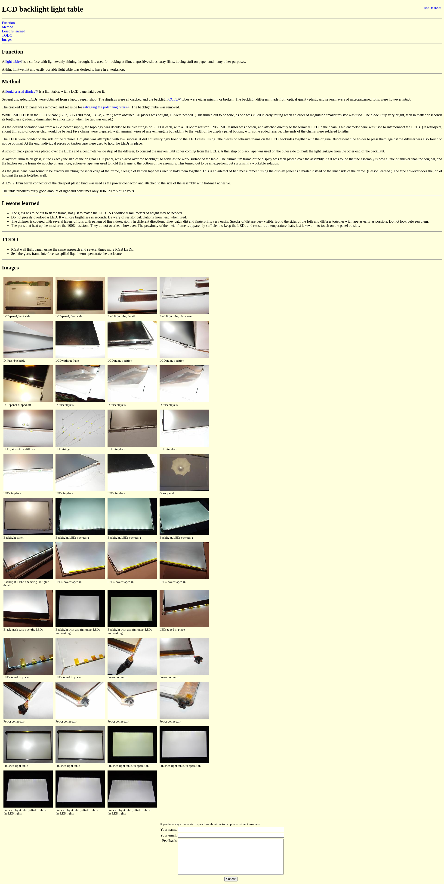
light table (12, 61)
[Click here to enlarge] (28, 313)
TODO (7, 35)
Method (7, 27)
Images (7, 39)
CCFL (173, 99)
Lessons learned (13, 31)
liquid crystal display (20, 91)
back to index (432, 7)
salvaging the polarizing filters (105, 107)
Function (8, 23)
